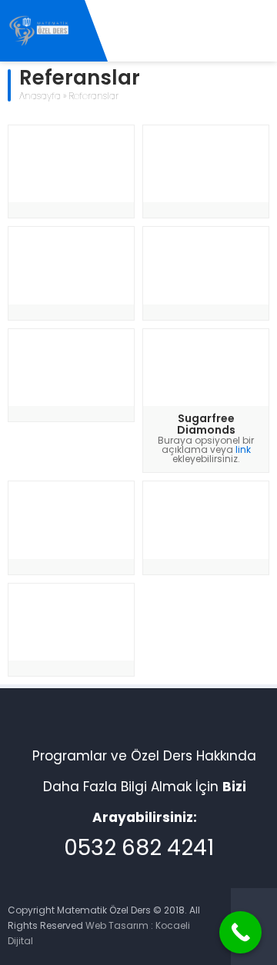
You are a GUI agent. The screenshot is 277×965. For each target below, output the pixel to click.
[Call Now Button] (240, 932)
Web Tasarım (117, 926)
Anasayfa (40, 96)
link (243, 450)
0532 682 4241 (139, 849)
